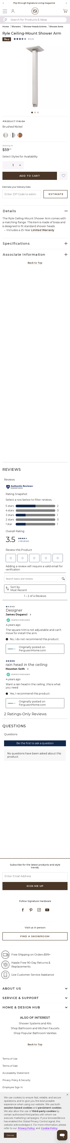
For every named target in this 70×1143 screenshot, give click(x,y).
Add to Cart (29, 175)
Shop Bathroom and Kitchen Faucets (35, 1028)
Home (5, 26)
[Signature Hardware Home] (35, 10)
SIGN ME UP (35, 885)
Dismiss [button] (10, 1135)
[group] (34, 3)
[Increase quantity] (20, 165)
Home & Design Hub (21, 1007)
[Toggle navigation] (6, 11)
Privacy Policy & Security (16, 1080)
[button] (67, 1095)
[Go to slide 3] (38, 112)
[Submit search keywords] (6, 20)
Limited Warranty (42, 230)
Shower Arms (56, 26)
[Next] (65, 3)
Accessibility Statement (15, 1073)
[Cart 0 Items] (65, 10)
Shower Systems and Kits (35, 1023)
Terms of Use (9, 1058)
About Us (11, 988)
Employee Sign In (12, 1087)
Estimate (56, 194)
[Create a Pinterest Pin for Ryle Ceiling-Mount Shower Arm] (6, 39)
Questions (14, 726)
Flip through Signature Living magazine (34, 3)
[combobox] (35, 19)
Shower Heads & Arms (35, 26)
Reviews (11, 469)
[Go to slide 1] (32, 112)
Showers (16, 26)
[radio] (5, 135)
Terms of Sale (10, 1065)
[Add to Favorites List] (63, 176)
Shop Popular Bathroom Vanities (35, 1033)
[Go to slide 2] (35, 112)
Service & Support (20, 998)
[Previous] (3, 3)
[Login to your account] (13, 11)
